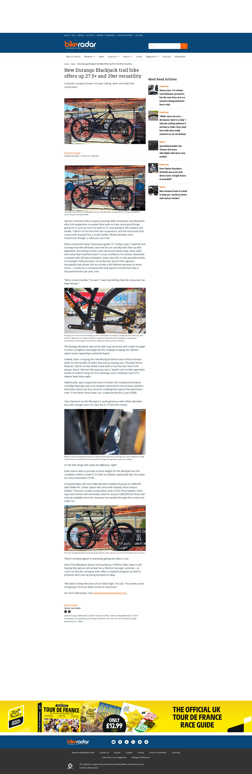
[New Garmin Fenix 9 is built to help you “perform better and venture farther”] (153, 190)
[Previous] (70, 187)
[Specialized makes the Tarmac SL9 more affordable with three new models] (153, 145)
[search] (184, 46)
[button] (105, 190)
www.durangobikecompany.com (109, 593)
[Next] (140, 187)
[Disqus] (107, 664)
